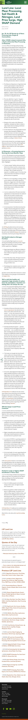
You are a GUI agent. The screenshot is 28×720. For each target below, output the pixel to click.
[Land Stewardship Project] (10, 2)
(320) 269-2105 (5, 689)
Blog (7, 522)
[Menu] (25, 2)
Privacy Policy (4, 713)
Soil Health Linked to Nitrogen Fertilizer (12, 238)
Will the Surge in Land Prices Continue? (11, 407)
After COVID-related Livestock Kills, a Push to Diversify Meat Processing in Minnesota (14, 41)
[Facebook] (3, 709)
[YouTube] (10, 709)
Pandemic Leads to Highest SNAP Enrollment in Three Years (13, 471)
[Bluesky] (7, 709)
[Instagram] (14, 709)
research (20, 241)
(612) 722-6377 (5, 703)
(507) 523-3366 (5, 696)
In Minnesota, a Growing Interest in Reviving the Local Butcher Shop (13, 152)
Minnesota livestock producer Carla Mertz (13, 553)
